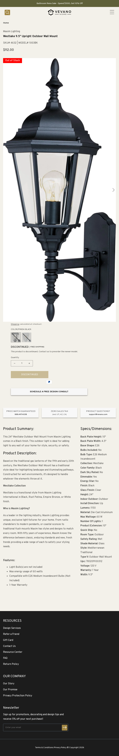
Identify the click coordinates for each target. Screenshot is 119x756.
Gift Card (8, 640)
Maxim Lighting (11, 31)
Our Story (8, 683)
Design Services (12, 628)
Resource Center (12, 652)
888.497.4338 (21, 414)
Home (6, 23)
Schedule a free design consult (49, 391)
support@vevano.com (98, 414)
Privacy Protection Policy (17, 695)
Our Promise (10, 689)
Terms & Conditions (44, 747)
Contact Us (9, 646)
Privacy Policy (60, 747)
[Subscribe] (64, 728)
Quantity (15, 357)
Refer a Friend (11, 634)
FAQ (5, 658)
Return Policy (11, 664)
